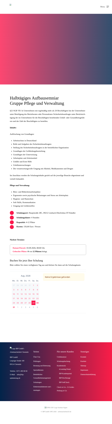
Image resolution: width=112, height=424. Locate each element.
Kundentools (61, 366)
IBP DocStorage (64, 378)
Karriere (83, 361)
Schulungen (37, 382)
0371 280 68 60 (21, 371)
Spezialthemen (38, 370)
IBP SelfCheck (64, 382)
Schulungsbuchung (63, 361)
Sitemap (83, 366)
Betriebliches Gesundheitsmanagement (42, 376)
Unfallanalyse (61, 357)
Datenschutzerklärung (88, 374)
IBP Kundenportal (65, 373)
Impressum (84, 370)
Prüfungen (37, 361)
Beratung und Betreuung (41, 366)
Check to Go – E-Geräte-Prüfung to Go (65, 389)
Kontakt (83, 357)
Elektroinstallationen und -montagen (42, 388)
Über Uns (36, 357)
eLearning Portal (65, 369)
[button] (104, 6)
